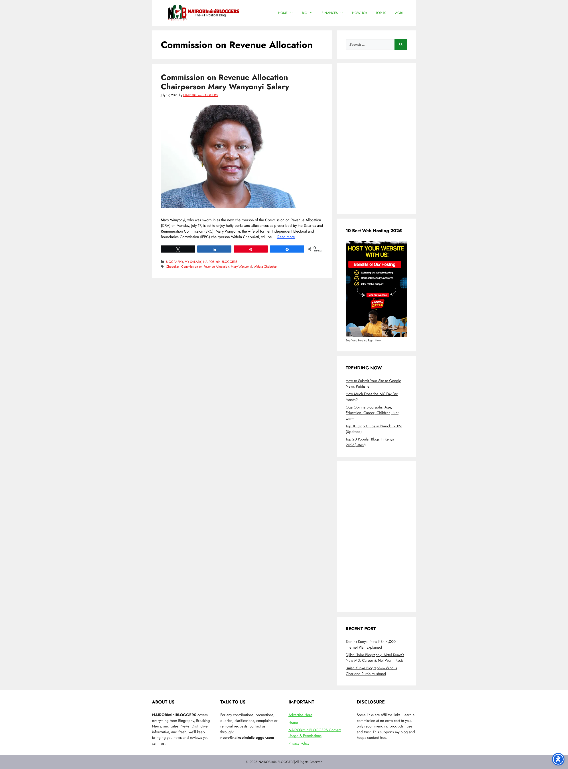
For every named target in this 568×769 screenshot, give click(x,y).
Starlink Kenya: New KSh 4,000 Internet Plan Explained (371, 644)
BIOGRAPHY (174, 261)
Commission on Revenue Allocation (205, 266)
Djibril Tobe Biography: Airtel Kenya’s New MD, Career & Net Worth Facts (375, 657)
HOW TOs (359, 12)
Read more (286, 236)
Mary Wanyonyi (241, 266)
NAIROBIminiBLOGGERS (220, 261)
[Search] (400, 44)
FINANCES (330, 12)
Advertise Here (300, 714)
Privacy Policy (298, 743)
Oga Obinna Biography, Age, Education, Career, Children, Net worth (372, 412)
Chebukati (172, 266)
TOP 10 (381, 12)
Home (293, 722)
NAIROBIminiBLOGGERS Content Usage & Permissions (314, 732)
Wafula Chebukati (265, 266)
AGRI (399, 12)
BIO (304, 12)
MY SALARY (193, 261)
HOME (283, 12)
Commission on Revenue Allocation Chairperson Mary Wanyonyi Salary (225, 82)
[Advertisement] (376, 138)
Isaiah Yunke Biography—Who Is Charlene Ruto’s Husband (371, 670)
